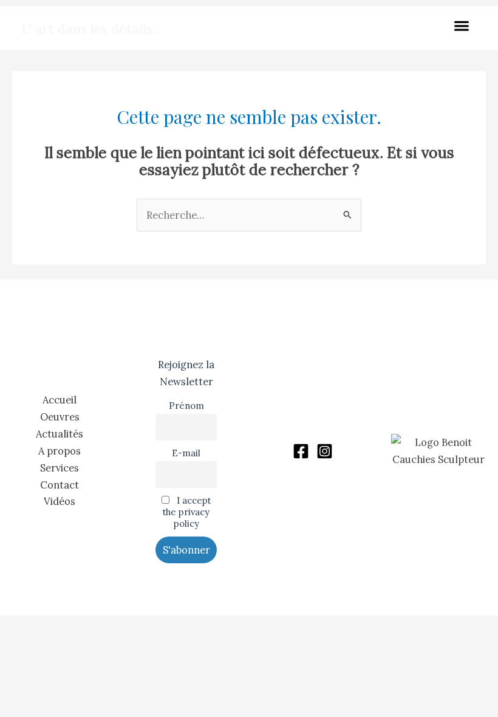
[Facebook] (301, 451)
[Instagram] (324, 451)
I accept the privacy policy (187, 512)
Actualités (59, 433)
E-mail (186, 453)
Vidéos (59, 501)
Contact (59, 484)
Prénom (186, 405)
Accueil (60, 399)
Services (59, 467)
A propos (59, 450)
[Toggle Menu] (464, 27)
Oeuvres (60, 416)
